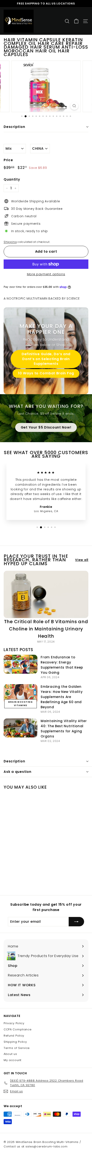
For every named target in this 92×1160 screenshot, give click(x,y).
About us (10, 1054)
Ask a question (17, 771)
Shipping (10, 242)
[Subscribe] (76, 921)
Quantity (12, 179)
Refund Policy (14, 1036)
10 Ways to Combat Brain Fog (46, 373)
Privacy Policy (14, 1023)
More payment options (46, 274)
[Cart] (76, 21)
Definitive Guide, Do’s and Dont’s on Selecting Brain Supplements (46, 359)
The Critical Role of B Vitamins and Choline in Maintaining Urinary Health (46, 628)
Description (14, 127)
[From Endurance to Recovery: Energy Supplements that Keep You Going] (20, 664)
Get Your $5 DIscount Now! (46, 427)
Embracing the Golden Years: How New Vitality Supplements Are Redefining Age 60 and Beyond (62, 696)
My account (12, 1060)
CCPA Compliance (18, 1029)
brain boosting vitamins (20, 703)
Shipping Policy (15, 1042)
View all (81, 560)
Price (8, 160)
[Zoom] (74, 106)
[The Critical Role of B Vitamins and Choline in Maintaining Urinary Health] (46, 594)
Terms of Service (17, 1048)
